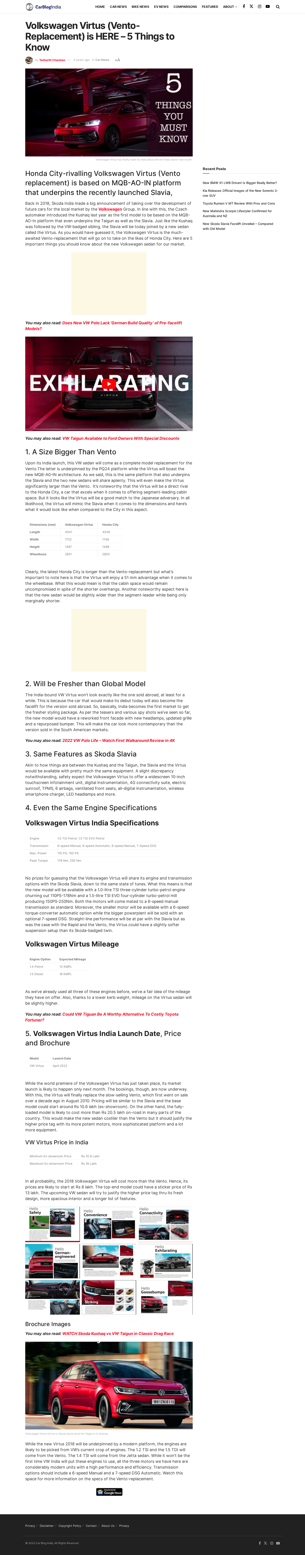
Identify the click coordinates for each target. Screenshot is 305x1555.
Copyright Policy (69, 1525)
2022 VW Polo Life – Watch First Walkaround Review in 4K (118, 740)
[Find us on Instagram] (259, 6)
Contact (91, 1525)
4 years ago (81, 60)
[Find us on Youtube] (268, 6)
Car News (118, 7)
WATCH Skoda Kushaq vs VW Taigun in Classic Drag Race (118, 1333)
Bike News (140, 7)
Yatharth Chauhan (52, 60)
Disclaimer (47, 1525)
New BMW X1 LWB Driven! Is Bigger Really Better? (240, 183)
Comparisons (185, 7)
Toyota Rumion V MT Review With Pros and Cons (239, 203)
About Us (108, 1525)
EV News (161, 7)
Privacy (30, 1525)
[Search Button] (278, 6)
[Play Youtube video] (109, 384)
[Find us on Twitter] (251, 6)
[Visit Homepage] (43, 6)
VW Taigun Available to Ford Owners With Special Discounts (120, 438)
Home (100, 7)
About (228, 7)
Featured (210, 7)
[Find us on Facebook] (244, 6)
